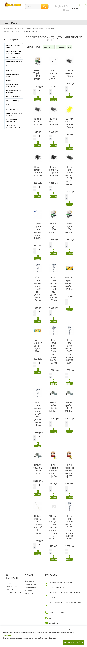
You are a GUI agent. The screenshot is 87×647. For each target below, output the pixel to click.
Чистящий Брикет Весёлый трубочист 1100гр (71, 283)
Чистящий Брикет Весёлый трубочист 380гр (39, 345)
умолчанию (49, 46)
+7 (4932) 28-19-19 (62, 8)
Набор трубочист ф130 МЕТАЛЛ (55, 406)
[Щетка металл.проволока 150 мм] (37, 109)
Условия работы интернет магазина (32, 590)
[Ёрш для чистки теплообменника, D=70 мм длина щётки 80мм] (37, 393)
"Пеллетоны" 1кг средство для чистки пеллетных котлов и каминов (56, 527)
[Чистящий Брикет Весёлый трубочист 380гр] (37, 330)
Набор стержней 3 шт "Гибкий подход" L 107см (38, 524)
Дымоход (9, 70)
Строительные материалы (11, 120)
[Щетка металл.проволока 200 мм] (53, 109)
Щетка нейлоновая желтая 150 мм (72, 123)
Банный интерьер (12, 100)
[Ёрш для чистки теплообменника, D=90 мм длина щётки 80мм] (53, 268)
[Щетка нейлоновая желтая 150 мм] (69, 109)
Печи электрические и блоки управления (14, 52)
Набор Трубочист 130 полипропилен (57, 228)
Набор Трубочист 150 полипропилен (41, 74)
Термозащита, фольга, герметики (13, 126)
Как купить (29, 581)
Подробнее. (7, 635)
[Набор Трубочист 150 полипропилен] (37, 61)
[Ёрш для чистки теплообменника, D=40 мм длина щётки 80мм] (53, 330)
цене (70, 46)
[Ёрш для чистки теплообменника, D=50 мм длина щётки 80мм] (69, 330)
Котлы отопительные (14, 61)
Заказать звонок (63, 14)
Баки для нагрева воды (12, 75)
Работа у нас (11, 586)
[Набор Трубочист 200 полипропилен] (69, 214)
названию (60, 46)
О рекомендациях (13, 592)
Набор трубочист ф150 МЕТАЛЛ (71, 406)
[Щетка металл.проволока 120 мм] (69, 61)
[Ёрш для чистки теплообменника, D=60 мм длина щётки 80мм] (37, 268)
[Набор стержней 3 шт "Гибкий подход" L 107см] (37, 506)
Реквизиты (10, 589)
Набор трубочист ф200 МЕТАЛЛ (39, 469)
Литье (8, 80)
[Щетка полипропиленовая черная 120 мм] (37, 157)
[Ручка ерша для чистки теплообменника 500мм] (37, 214)
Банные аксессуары (13, 96)
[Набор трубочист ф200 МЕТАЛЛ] (37, 455)
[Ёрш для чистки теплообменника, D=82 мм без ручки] (69, 157)
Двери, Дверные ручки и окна (12, 85)
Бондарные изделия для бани (13, 91)
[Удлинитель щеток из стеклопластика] (53, 61)
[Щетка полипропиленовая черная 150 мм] (53, 157)
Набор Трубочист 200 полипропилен (73, 228)
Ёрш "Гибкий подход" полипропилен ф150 (57, 470)
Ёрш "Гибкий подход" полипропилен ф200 (73, 470)
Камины (9, 66)
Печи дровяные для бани (13, 46)
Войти (81, 5)
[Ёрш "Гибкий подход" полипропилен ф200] (69, 455)
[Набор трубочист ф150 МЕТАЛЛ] (69, 393)
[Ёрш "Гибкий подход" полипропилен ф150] (53, 455)
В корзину (37, 98)
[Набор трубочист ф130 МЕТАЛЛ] (53, 393)
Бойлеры (9, 105)
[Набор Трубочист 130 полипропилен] (53, 214)
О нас (8, 583)
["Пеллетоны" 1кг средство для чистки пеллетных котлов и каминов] (53, 506)
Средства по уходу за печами (14, 114)
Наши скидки (30, 584)
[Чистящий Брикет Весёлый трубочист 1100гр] (69, 268)
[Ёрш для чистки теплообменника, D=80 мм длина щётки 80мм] (69, 506)
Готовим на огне (12, 109)
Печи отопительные (13, 57)
